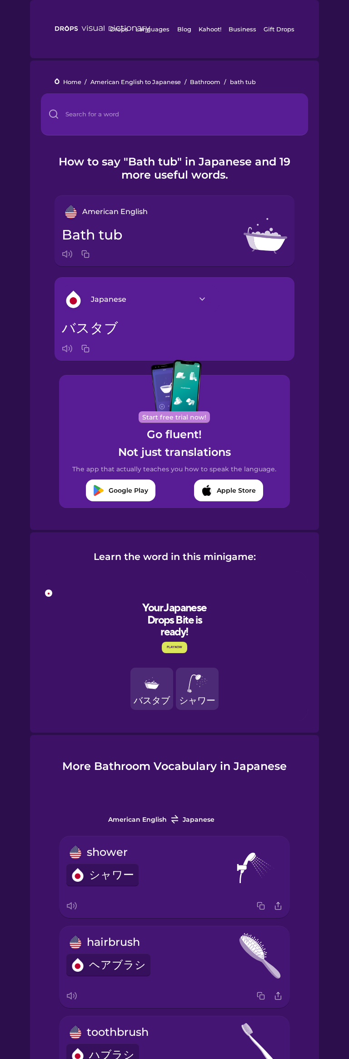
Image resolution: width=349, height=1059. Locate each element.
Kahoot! (210, 29)
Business (242, 29)
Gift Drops (279, 29)
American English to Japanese (135, 82)
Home (72, 82)
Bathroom (205, 82)
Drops (119, 29)
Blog (184, 29)
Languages (152, 29)
